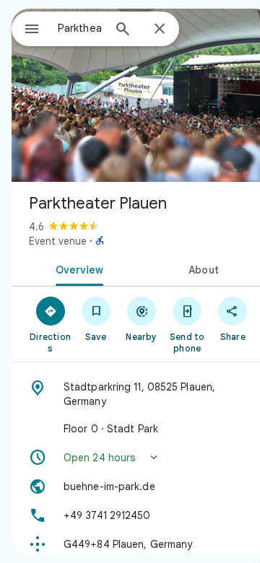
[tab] (76, 268)
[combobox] (80, 28)
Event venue (58, 241)
